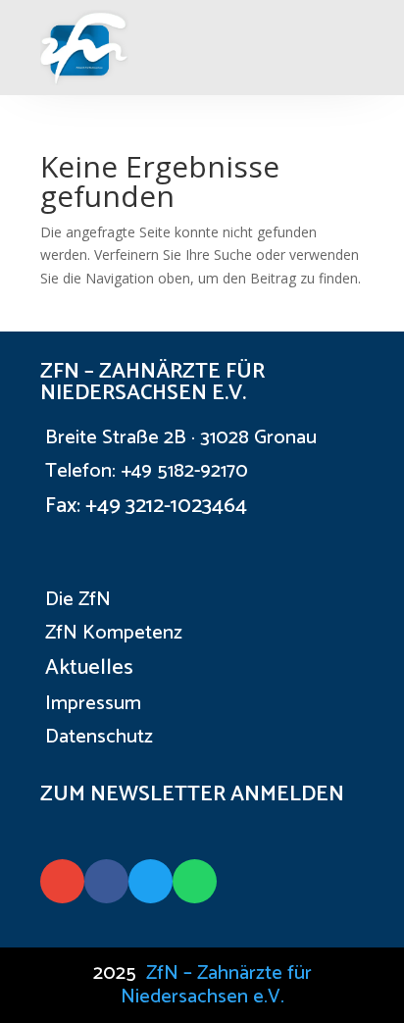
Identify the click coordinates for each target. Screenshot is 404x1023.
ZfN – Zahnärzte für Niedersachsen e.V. (216, 985)
